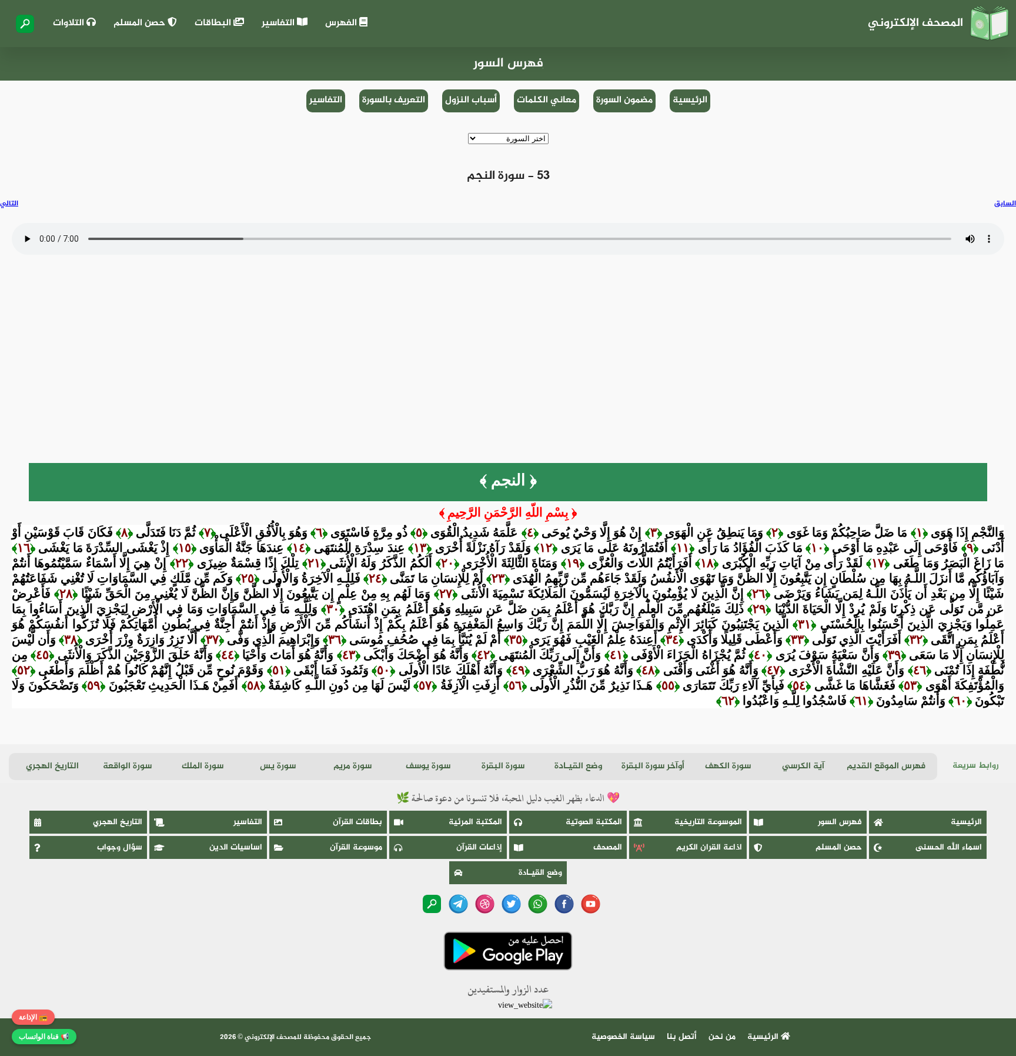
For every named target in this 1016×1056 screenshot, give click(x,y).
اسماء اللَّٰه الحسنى (948, 847)
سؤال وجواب (119, 847)
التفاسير (279, 23)
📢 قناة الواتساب (44, 1036)
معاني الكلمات (546, 100)
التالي (9, 203)
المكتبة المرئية (475, 822)
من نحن (722, 1037)
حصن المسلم (140, 23)
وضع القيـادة (578, 766)
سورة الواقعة (127, 766)
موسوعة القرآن (356, 847)
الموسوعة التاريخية (708, 822)
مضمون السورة (624, 100)
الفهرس (342, 23)
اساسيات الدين (235, 847)
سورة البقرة (503, 766)
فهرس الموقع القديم (886, 766)
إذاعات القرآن (479, 847)
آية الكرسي (803, 766)
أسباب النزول (471, 100)
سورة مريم (352, 766)
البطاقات (214, 23)
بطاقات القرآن (357, 822)
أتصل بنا (682, 1037)
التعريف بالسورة (393, 100)
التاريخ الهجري (52, 766)
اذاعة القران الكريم (709, 847)
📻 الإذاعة (33, 1017)
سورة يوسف (428, 766)
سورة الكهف (728, 766)
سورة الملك (202, 766)
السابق (1005, 203)
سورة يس (278, 766)
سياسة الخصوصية (623, 1037)
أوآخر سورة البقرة (652, 766)
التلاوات (69, 23)
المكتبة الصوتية (594, 822)
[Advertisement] (508, 374)
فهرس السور (840, 822)
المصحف (607, 847)
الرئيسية (690, 100)
